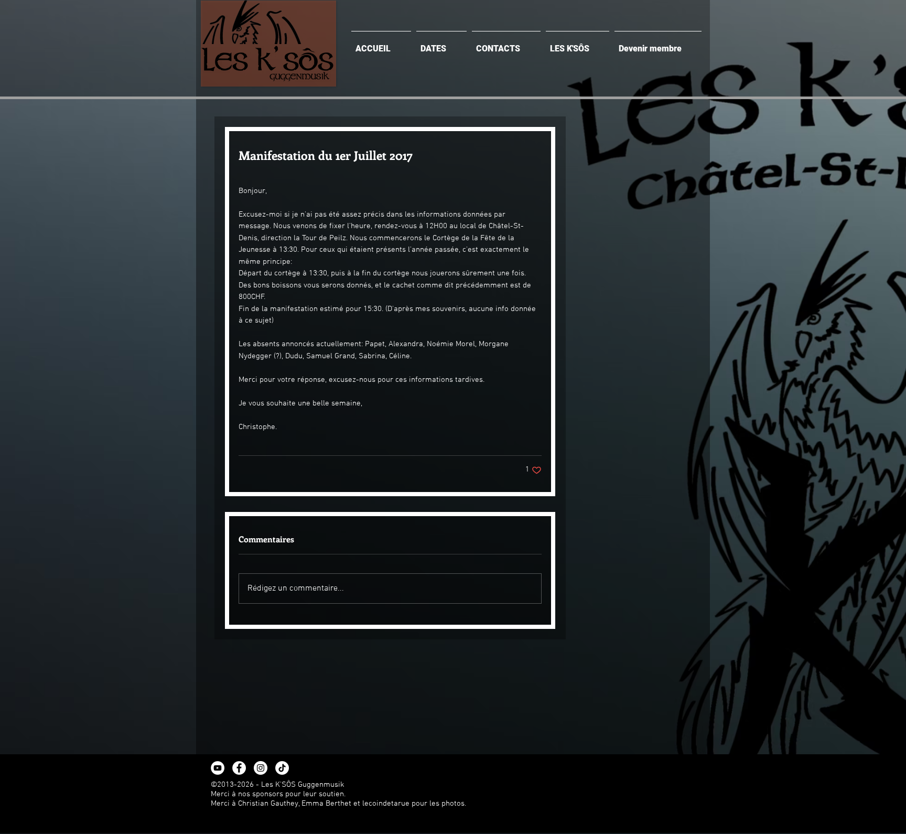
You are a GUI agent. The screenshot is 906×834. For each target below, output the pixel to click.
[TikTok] (282, 768)
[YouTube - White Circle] (217, 768)
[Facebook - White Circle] (239, 768)
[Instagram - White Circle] (260, 768)
